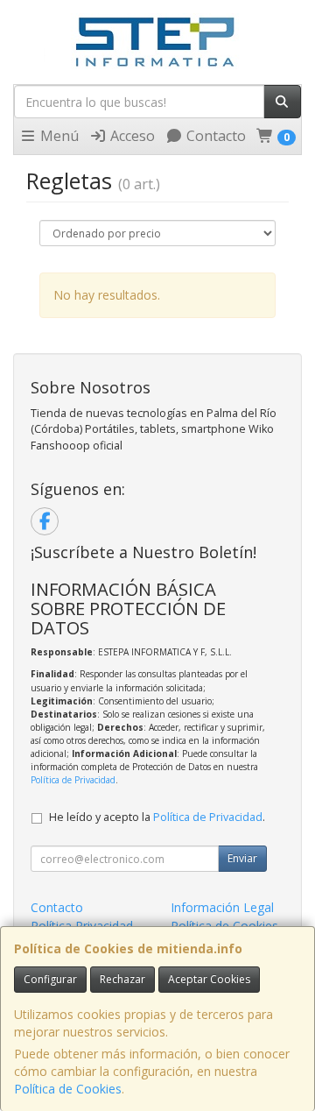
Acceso (131, 135)
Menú (58, 135)
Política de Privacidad (73, 780)
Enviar (242, 858)
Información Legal (222, 907)
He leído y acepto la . (157, 817)
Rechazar (122, 979)
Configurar (50, 979)
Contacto (214, 135)
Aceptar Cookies (209, 979)
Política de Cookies (68, 1088)
